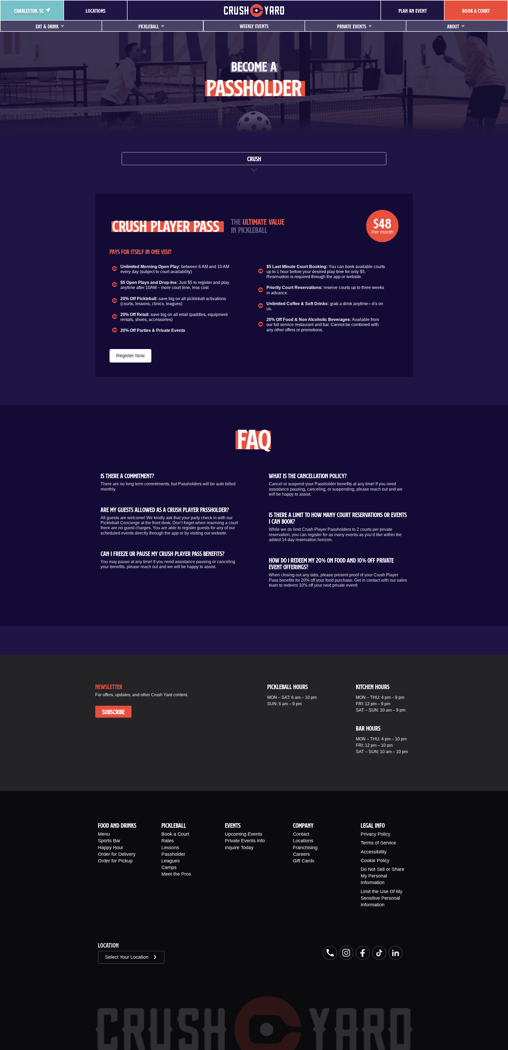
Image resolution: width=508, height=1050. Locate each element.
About (453, 26)
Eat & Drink (47, 26)
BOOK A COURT (476, 10)
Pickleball (148, 26)
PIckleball (173, 825)
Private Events (351, 26)
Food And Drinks (117, 825)
